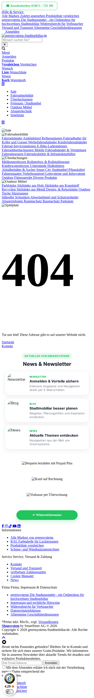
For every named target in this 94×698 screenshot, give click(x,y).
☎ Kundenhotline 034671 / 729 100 (29, 5)
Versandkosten (48, 622)
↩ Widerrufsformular (47, 515)
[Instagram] (7, 526)
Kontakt (7, 346)
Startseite (8, 342)
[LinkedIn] (19, 526)
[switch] (10, 691)
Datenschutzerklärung (60, 671)
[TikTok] (11, 526)
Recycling (9, 189)
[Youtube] (15, 526)
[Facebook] (3, 526)
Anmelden (51, 663)
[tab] (18, 683)
